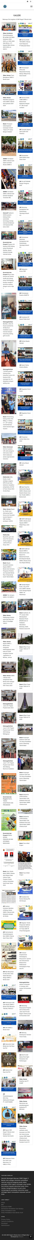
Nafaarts (21, 1236)
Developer (4, 1223)
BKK (2, 1204)
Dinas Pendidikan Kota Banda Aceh (12, 1212)
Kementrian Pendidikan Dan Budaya (12, 1208)
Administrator (5, 1225)
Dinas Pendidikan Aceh (8, 1210)
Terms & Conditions (7, 1221)
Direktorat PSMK (6, 1206)
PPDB (3, 1202)
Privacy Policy (5, 1219)
